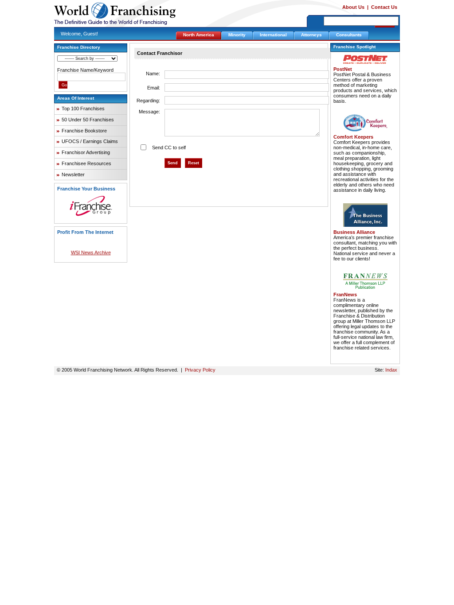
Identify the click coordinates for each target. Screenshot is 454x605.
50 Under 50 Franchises (88, 119)
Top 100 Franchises (83, 108)
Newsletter (73, 174)
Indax (391, 369)
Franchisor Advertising (86, 152)
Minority (237, 34)
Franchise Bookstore (84, 130)
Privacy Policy (200, 369)
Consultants (349, 34)
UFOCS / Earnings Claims (90, 141)
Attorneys (311, 34)
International (273, 34)
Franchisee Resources (86, 163)
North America (198, 34)
